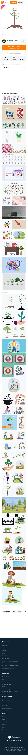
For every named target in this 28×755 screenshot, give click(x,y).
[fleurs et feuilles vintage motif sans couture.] (20, 148)
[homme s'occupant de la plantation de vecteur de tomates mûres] (8, 719)
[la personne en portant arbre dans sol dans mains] (8, 699)
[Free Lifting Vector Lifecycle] (13, 326)
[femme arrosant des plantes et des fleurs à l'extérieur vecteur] (7, 709)
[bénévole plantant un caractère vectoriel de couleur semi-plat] (8, 456)
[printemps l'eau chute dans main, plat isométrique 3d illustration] (18, 547)
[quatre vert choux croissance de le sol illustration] (17, 717)
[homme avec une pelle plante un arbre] (8, 280)
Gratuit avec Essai (14, 47)
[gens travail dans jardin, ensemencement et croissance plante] (13, 643)
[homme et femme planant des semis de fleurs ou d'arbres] (7, 735)
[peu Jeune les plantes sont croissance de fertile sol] (19, 668)
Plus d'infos (6, 67)
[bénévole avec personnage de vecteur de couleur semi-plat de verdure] (7, 548)
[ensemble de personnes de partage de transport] (13, 99)
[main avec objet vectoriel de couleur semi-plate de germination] (8, 379)
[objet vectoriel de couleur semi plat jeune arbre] (19, 378)
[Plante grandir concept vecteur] (8, 744)
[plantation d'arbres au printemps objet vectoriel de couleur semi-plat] (10, 347)
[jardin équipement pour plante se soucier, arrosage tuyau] (9, 603)
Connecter (20, 2)
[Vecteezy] (2, 2)
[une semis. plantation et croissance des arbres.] (8, 616)
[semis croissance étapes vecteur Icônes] (9, 393)
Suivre (23, 42)
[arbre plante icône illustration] (8, 420)
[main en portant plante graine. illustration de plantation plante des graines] (8, 680)
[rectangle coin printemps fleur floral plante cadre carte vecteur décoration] (9, 224)
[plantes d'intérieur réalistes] (13, 125)
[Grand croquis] (8, 558)
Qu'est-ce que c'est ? (17, 64)
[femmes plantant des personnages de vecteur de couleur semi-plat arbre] (8, 507)
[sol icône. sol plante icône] (8, 657)
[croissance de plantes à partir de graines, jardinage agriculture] (6, 535)
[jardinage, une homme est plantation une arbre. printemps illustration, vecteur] (8, 628)
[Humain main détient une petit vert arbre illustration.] (8, 577)
